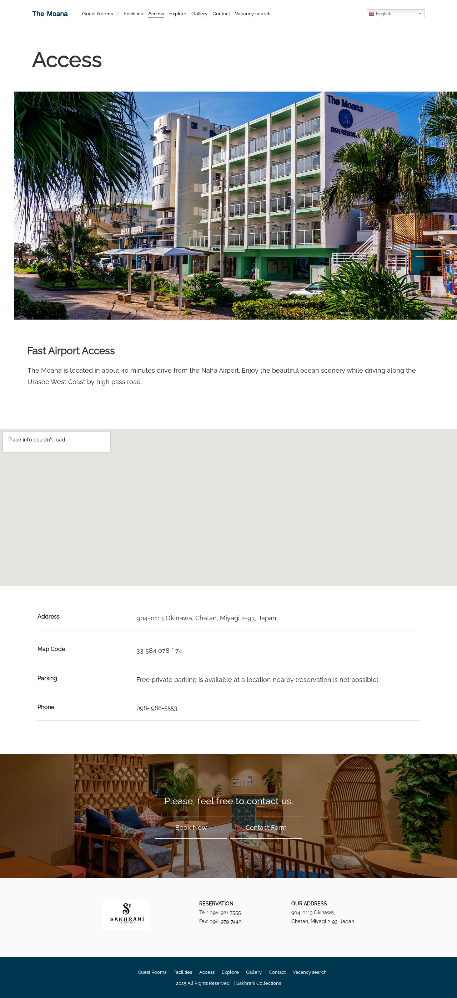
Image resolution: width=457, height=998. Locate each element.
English (383, 13)
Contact (221, 13)
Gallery (199, 13)
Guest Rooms (97, 13)
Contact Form (266, 827)
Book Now (191, 827)
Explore (177, 13)
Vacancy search (253, 13)
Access (156, 13)
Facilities (133, 13)
